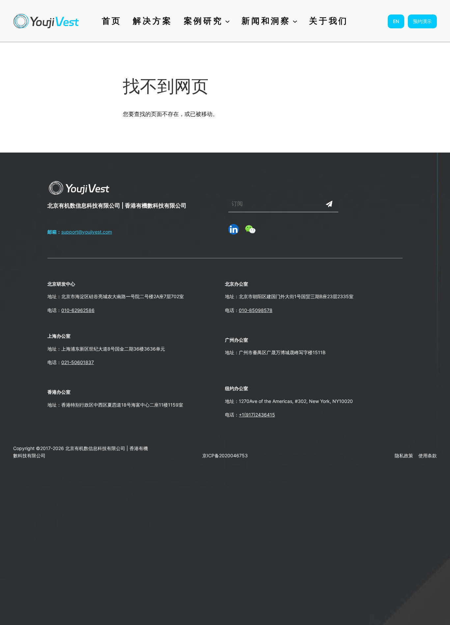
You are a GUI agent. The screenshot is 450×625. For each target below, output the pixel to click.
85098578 (260, 310)
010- (244, 310)
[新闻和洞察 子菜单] (295, 20)
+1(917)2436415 (257, 414)
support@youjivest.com (86, 232)
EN (396, 21)
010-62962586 (78, 310)
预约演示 (422, 21)
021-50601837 (77, 362)
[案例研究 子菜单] (227, 20)
